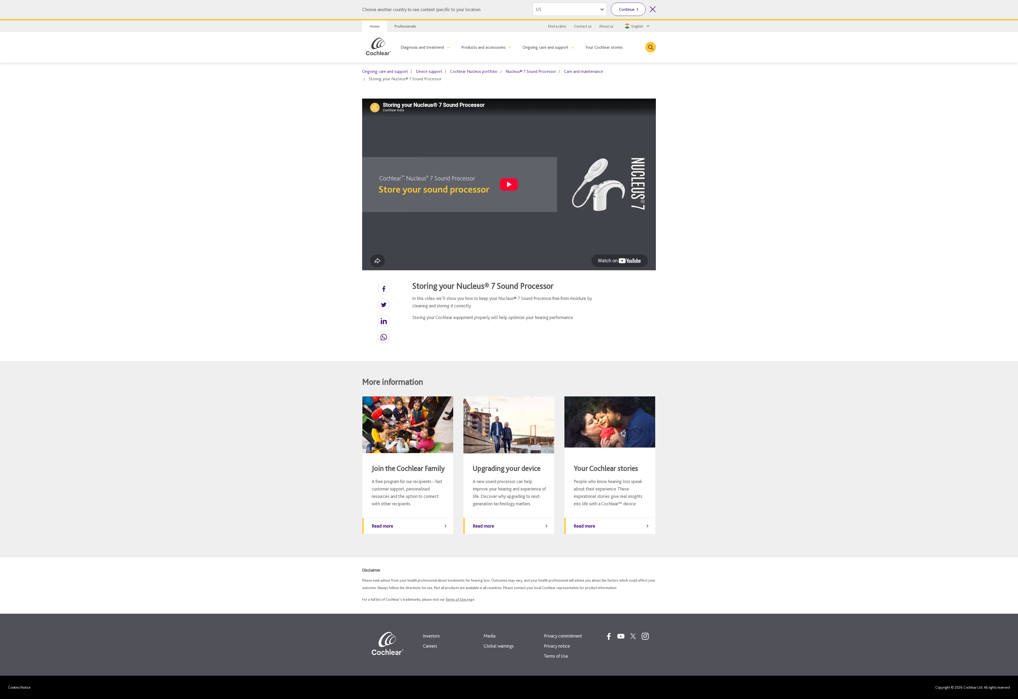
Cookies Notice (19, 687)
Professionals (405, 26)
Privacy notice (557, 646)
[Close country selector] (653, 9)
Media (489, 636)
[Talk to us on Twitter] (633, 636)
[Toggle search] (650, 47)
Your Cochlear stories (604, 47)
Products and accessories (483, 47)
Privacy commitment (563, 636)
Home (375, 26)
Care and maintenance (583, 71)
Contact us (583, 26)
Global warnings (499, 646)
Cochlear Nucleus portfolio (474, 71)
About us (606, 26)
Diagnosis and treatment (422, 47)
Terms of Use (456, 599)
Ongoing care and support (545, 47)
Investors (431, 636)
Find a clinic (557, 26)
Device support (429, 71)
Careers (430, 646)
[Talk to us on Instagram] (645, 636)
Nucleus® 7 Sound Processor (531, 71)
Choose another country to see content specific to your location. (421, 9)
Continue (627, 9)
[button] (384, 288)
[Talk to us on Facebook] (609, 636)
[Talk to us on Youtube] (621, 636)
